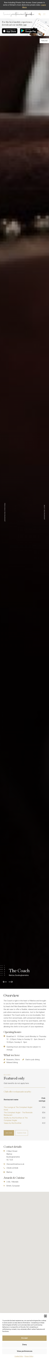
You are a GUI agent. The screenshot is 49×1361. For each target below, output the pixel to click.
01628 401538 (12, 1168)
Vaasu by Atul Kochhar (12, 1123)
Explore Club (21, 1133)
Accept (24, 1338)
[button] (45, 1316)
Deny (24, 1345)
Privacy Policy (28, 1356)
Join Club (9, 1133)
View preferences (24, 1351)
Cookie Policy (19, 1356)
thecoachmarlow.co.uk (15, 1164)
